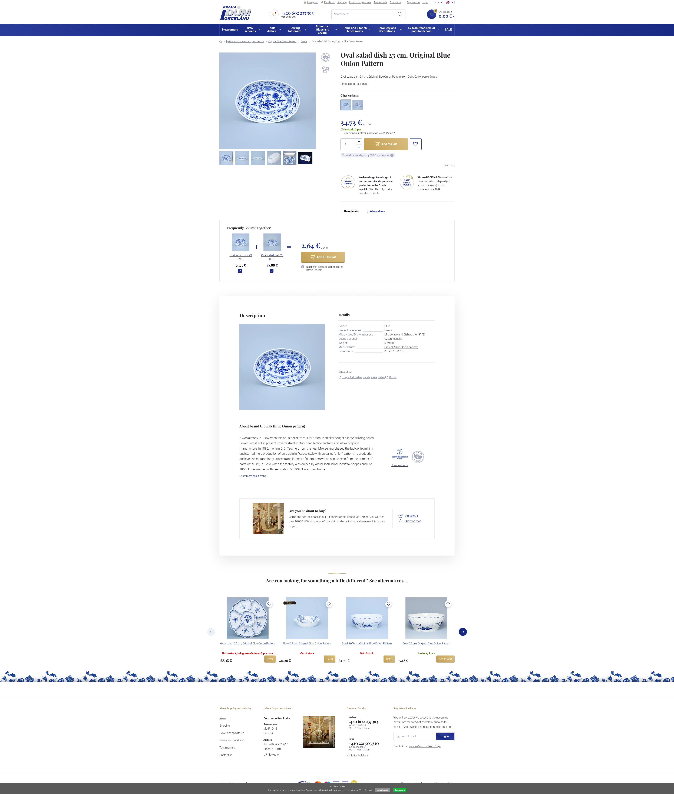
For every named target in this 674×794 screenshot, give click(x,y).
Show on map (413, 521)
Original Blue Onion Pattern (282, 41)
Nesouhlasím (382, 790)
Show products (399, 465)
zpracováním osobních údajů (425, 746)
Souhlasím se (417, 746)
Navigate (273, 754)
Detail (270, 659)
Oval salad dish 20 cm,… (272, 257)
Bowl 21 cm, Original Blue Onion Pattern (307, 643)
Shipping (341, 2)
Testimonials (380, 2)
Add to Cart (445, 659)
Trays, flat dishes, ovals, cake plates (363, 377)
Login (425, 2)
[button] (314, 101)
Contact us (395, 2)
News (222, 718)
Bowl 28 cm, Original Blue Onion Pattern (426, 643)
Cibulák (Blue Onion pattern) (401, 347)
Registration (413, 2)
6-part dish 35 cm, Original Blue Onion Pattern (247, 643)
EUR (437, 2)
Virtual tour (411, 516)
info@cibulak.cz (358, 755)
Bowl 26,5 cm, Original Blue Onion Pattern (367, 643)
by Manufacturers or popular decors (245, 41)
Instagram (312, 2)
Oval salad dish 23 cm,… (241, 257)
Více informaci (365, 790)
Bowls (304, 41)
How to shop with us (360, 2)
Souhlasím (400, 790)
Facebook (329, 2)
